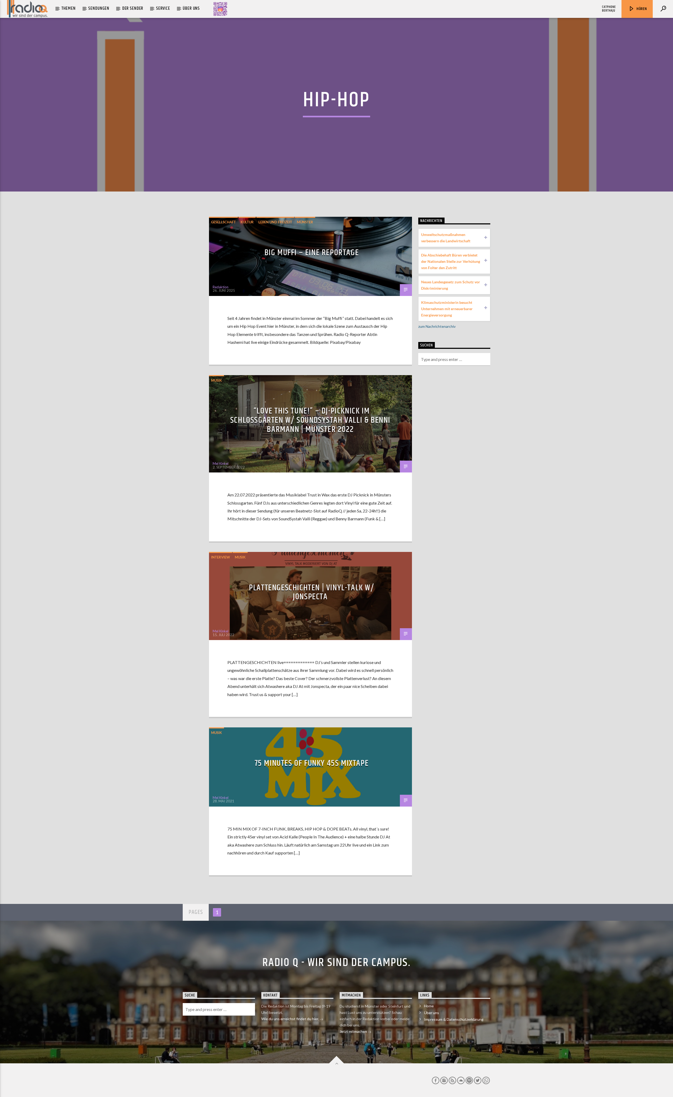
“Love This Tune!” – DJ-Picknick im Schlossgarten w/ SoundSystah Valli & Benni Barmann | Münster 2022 (310, 420)
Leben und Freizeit (275, 222)
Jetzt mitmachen (354, 1031)
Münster (305, 222)
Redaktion (220, 287)
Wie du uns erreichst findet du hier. (290, 1019)
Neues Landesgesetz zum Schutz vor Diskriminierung (450, 285)
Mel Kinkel (220, 463)
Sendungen (98, 8)
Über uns (191, 8)
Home (429, 1006)
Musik (216, 380)
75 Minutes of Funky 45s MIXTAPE (312, 763)
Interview (220, 557)
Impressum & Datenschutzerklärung (453, 1019)
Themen (69, 8)
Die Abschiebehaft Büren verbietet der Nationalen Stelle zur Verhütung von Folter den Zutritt (450, 261)
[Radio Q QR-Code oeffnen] (220, 9)
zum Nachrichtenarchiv (437, 326)
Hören (641, 9)
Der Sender (133, 8)
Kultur (247, 222)
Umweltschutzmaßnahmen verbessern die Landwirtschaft (445, 237)
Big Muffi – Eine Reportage (311, 252)
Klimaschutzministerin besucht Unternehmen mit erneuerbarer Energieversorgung (447, 308)
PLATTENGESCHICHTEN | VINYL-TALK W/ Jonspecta (311, 592)
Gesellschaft (223, 222)
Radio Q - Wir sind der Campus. (336, 962)
